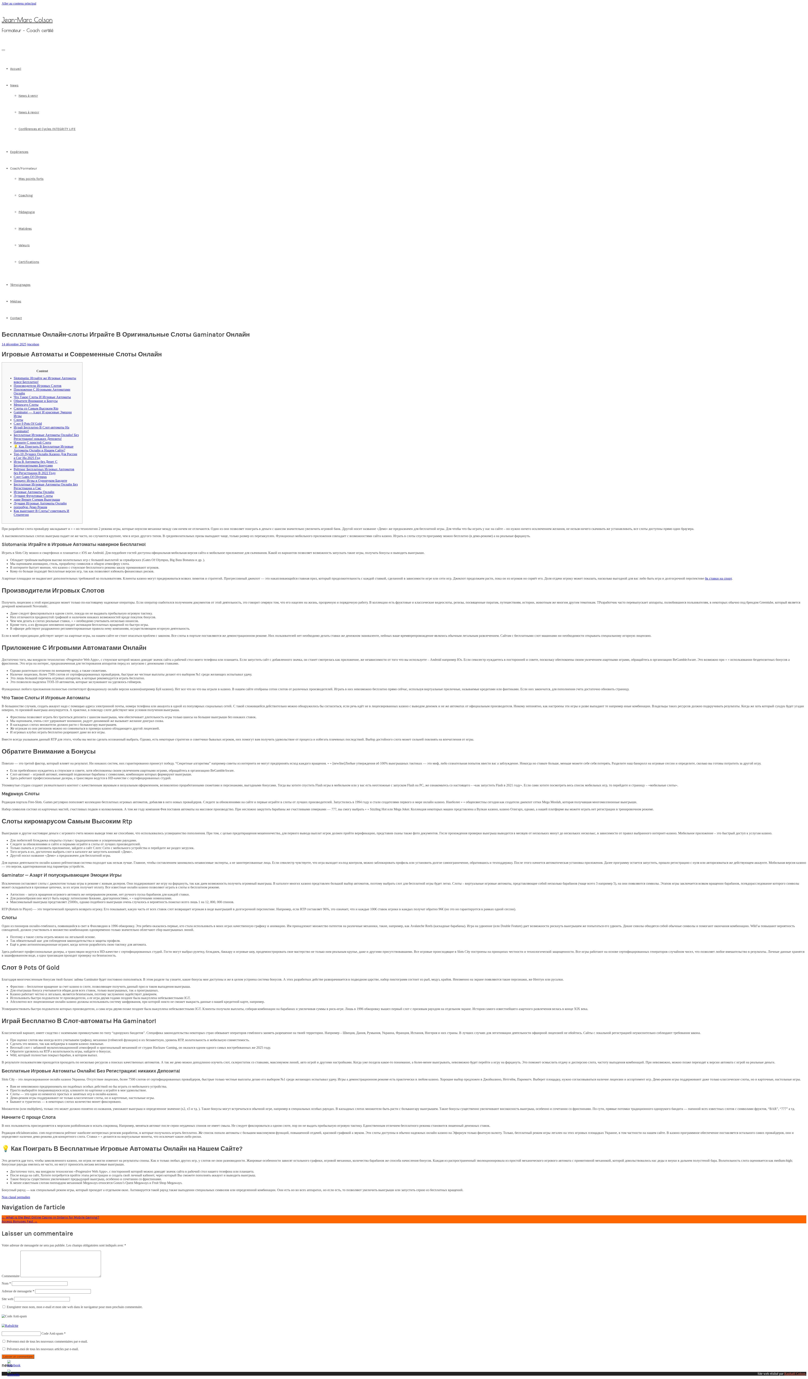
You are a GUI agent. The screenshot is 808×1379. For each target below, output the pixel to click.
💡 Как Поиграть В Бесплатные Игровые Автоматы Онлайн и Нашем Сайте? (43, 448)
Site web (7, 1299)
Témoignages (20, 285)
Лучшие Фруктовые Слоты (33, 496)
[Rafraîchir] (10, 1325)
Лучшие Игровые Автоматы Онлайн (40, 503)
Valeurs (24, 245)
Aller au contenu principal (19, 3)
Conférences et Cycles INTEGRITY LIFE (47, 129)
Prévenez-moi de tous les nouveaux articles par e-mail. (43, 1349)
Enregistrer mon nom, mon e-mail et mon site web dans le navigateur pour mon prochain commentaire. (75, 1307)
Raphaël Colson (794, 1373)
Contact (16, 318)
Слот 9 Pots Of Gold (28, 423)
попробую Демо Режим (30, 507)
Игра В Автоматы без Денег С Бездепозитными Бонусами (35, 463)
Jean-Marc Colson (27, 19)
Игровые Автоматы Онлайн (34, 492)
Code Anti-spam (52, 1333)
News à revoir (29, 112)
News (14, 85)
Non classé (9, 1197)
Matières (25, 229)
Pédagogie (27, 212)
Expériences (19, 152)
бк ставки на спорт (718, 578)
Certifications (29, 262)
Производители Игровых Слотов (37, 386)
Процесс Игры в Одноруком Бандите (40, 480)
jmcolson (33, 344)
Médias (15, 301)
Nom (6, 1283)
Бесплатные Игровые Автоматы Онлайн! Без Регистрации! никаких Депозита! (46, 437)
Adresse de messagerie (18, 1291)
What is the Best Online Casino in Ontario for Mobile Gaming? (50, 1217)
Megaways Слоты (26, 404)
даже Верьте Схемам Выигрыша (37, 499)
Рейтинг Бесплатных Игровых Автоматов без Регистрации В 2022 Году (44, 471)
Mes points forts (31, 179)
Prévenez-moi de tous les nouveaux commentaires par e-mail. (47, 1341)
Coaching (26, 195)
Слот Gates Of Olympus (30, 477)
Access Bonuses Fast (19, 1221)
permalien (23, 1197)
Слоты (18, 420)
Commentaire (11, 1276)
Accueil (15, 69)
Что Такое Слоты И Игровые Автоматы (42, 397)
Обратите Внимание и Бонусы (36, 401)
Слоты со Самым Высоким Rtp (36, 408)
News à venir (28, 96)
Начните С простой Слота (32, 442)
